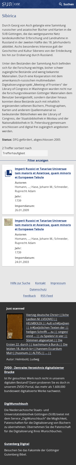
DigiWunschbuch (16, 404)
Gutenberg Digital (16, 444)
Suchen (66, 4)
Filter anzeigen (38, 160)
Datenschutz (38, 289)
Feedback (29, 296)
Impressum (58, 283)
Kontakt (40, 283)
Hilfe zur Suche (20, 283)
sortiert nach (23, 148)
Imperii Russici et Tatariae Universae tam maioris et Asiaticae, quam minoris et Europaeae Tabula (43, 173)
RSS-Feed (47, 296)
